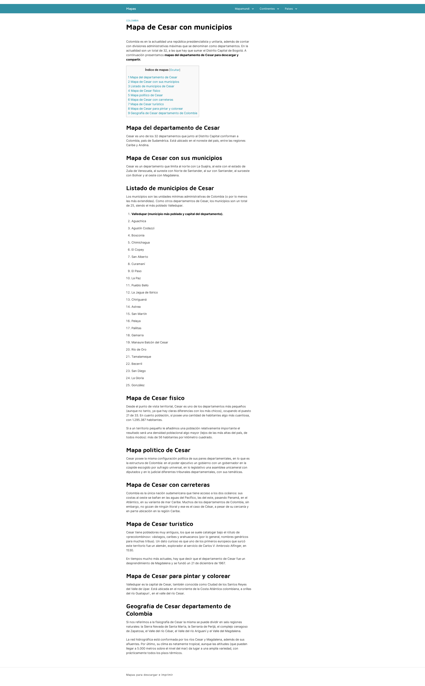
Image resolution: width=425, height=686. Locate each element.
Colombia (132, 20)
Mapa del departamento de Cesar (152, 77)
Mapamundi (242, 8)
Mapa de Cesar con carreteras (150, 99)
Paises (289, 8)
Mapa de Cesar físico (144, 90)
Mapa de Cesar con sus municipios (153, 81)
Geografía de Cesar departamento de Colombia (162, 113)
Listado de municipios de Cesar (151, 86)
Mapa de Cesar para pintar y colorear (155, 108)
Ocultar (174, 70)
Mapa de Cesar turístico (146, 104)
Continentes (267, 8)
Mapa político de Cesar (145, 95)
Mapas (131, 8)
